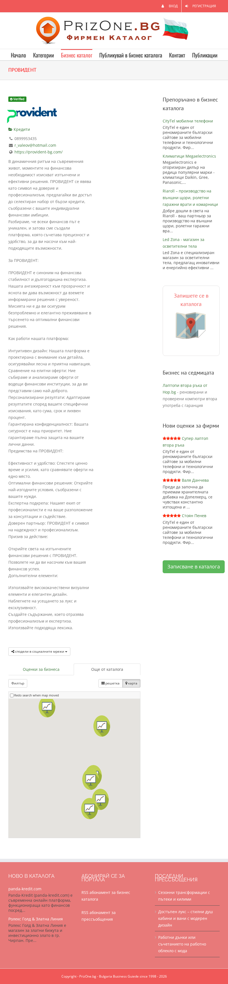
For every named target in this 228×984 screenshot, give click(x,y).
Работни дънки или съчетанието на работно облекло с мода (182, 944)
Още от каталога (107, 669)
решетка (112, 683)
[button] (100, 799)
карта (132, 683)
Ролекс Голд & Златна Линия (35, 919)
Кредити (21, 129)
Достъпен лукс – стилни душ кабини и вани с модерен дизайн (185, 918)
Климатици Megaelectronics (189, 156)
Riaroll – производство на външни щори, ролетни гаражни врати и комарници (190, 197)
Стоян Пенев (194, 515)
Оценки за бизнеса (41, 669)
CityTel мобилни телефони (188, 121)
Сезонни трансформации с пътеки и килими (184, 896)
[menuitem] (169, 6)
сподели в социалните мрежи (39, 651)
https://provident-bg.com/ (38, 152)
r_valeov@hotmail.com (35, 145)
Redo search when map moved (36, 695)
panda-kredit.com (24, 888)
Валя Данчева (195, 480)
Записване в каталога (193, 566)
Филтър (17, 683)
